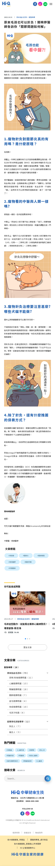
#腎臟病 (21, 755)
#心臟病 (39, 761)
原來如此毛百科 (23, 619)
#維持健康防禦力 (12, 761)
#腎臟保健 (10, 755)
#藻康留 (31, 750)
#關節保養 (28, 562)
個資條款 (16, 832)
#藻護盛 (9, 750)
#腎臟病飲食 (27, 761)
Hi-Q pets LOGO (6, 4)
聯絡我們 (38, 832)
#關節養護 (41, 555)
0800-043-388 (32, 801)
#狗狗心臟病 (33, 755)
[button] (25, 638)
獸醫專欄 (35, 619)
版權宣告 (27, 832)
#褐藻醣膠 (12, 562)
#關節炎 (26, 555)
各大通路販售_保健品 (16, 839)
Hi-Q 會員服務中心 (27, 848)
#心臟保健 (20, 750)
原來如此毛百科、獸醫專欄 (25, 17)
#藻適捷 (11, 555)
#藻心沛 (42, 750)
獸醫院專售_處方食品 (39, 839)
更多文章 (27, 647)
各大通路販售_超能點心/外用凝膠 (27, 843)
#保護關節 (12, 568)
